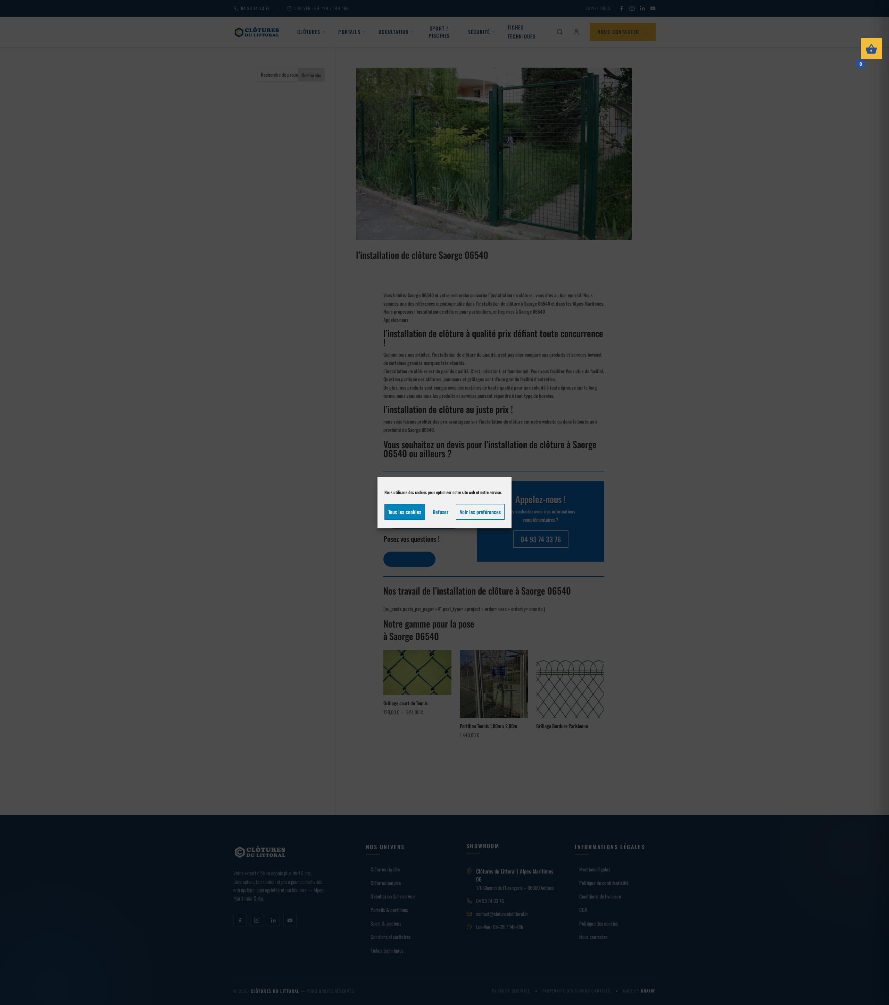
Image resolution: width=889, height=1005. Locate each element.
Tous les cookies (404, 512)
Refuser (440, 512)
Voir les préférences (480, 512)
